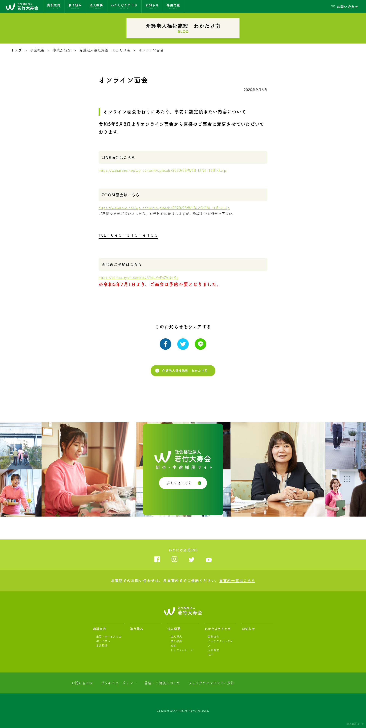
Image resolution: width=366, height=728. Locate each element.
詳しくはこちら (179, 483)
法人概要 (173, 628)
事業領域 (102, 645)
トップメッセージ (181, 650)
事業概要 (37, 50)
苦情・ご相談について (162, 683)
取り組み (136, 628)
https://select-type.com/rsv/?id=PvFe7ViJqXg (138, 277)
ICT (210, 654)
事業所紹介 (62, 50)
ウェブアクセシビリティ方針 (211, 683)
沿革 (173, 645)
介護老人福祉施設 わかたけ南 (104, 50)
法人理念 (176, 636)
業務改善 (213, 636)
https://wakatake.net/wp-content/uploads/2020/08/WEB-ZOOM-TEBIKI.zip (164, 208)
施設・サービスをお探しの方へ (109, 639)
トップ (16, 50)
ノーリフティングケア (220, 643)
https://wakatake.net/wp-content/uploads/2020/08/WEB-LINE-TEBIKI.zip (162, 170)
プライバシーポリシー (119, 683)
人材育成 (213, 650)
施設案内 (99, 628)
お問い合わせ (347, 6)
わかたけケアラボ (218, 628)
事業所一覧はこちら (237, 580)
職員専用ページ (355, 724)
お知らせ (248, 628)
